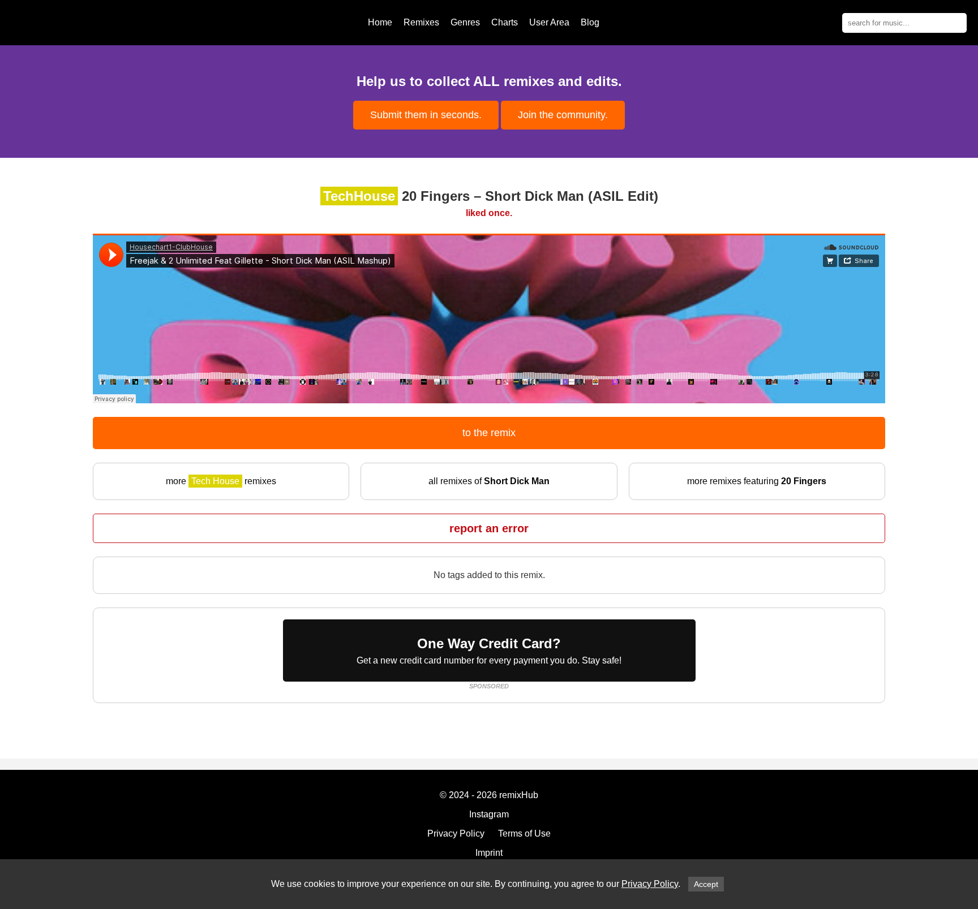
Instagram (489, 814)
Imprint (489, 853)
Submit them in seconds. (426, 114)
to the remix (489, 432)
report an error (489, 528)
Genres (465, 22)
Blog (590, 22)
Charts (504, 22)
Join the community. (563, 114)
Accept (706, 884)
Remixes (421, 22)
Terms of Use (524, 833)
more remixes (221, 481)
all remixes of (489, 481)
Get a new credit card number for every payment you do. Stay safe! (489, 650)
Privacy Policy (649, 884)
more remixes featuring (756, 481)
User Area (549, 22)
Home (380, 22)
